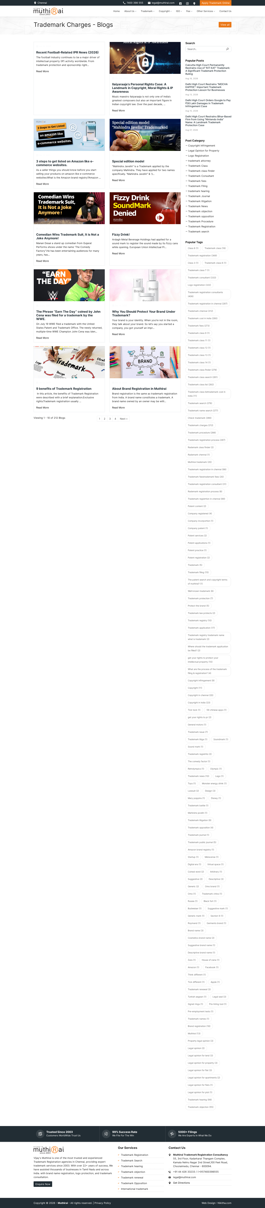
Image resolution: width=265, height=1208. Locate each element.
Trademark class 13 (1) (199, 355)
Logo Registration (198, 155)
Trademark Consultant (201, 175)
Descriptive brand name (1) (201, 952)
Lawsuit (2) (193, 790)
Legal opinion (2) (196, 1048)
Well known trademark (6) (201, 591)
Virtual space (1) (215, 864)
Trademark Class (198, 165)
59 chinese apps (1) (217, 710)
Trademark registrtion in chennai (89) (206, 498)
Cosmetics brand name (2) (201, 938)
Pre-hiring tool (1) (218, 1004)
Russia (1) (193, 901)
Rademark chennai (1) (199, 454)
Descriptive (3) (216, 879)
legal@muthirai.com (163, 2)
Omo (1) (192, 893)
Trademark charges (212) (200, 425)
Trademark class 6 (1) (215, 263)
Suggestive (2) (195, 879)
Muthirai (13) (194, 1033)
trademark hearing (198, 191)
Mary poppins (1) (196, 798)
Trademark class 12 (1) (199, 347)
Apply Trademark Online (216, 2)
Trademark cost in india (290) (202, 318)
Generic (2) (193, 886)
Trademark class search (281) (203, 377)
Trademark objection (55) (200, 1107)
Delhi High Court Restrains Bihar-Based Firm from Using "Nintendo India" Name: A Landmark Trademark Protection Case (208, 121)
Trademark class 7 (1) (198, 270)
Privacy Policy (102, 1202)
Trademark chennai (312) (200, 311)
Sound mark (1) (195, 746)
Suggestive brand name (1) (201, 945)
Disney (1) (216, 798)
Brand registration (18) (199, 1026)
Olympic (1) (216, 768)
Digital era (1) (194, 864)
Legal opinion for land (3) (200, 1055)
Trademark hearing (132, 1166)
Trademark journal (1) (198, 835)
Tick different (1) (196, 982)
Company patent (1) (198, 528)
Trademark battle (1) (198, 805)
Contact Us (225, 11)
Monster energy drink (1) (214, 783)
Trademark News (198, 206)
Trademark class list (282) (201, 384)
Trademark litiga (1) (197, 739)
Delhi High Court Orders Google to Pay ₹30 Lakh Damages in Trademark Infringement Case (208, 103)
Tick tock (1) (194, 710)
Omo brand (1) (212, 886)
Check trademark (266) (199, 418)
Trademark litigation (199, 201)
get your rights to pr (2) (199, 717)
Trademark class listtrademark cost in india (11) (206, 394)
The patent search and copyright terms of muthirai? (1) (207, 581)
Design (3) (210, 790)
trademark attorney (199, 160)
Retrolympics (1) (196, 768)
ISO (178, 11)
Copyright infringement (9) (201, 680)
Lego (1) (219, 776)
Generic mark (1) (196, 915)
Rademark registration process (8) (205, 491)
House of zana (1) (210, 960)
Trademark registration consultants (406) (205, 294)
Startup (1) (193, 857)
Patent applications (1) (199, 543)
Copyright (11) (195, 687)
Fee (188, 11)
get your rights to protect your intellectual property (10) (203, 659)
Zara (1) (192, 960)
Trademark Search (131, 1160)
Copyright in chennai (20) (200, 695)
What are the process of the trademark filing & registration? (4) (207, 671)
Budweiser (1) (195, 908)
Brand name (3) (196, 930)
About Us (129, 11)
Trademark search (198, 231)
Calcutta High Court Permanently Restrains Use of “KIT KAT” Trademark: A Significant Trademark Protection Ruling (207, 69)
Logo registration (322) (199, 285)
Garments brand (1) (216, 923)
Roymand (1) (194, 923)
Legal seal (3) (219, 996)
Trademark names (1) (198, 1018)
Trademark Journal (199, 196)
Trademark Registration (201, 226)
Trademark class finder (201, 170)
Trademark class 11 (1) (199, 340)
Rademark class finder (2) (201, 447)
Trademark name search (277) (203, 410)
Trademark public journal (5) (202, 842)
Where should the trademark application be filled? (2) (208, 648)
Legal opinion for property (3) (202, 1063)
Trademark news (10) (198, 776)
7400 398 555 (135, 2)
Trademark (146, 11)
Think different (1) (197, 974)
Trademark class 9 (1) (199, 333)
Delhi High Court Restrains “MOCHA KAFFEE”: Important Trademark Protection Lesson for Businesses (206, 87)
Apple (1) (215, 982)
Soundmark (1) (220, 739)
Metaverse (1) (212, 857)
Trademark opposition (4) (200, 827)
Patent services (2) (197, 535)
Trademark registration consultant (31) (207, 484)
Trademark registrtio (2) (200, 754)
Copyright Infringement (201, 145)
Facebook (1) (212, 967)
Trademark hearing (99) (200, 1099)
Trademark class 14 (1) (199, 362)
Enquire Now (42, 1184)
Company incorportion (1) (200, 521)
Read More (42, 71)
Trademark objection (200, 211)
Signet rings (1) (195, 1004)
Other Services (205, 11)
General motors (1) (197, 724)
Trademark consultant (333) (202, 277)
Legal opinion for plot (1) (200, 1092)
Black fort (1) (210, 901)
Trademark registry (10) (200, 620)
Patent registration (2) (199, 557)
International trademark (134, 1188)
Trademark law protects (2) (201, 613)
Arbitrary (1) (216, 871)
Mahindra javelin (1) (197, 813)
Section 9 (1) (217, 915)
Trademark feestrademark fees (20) (206, 476)
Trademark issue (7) (198, 732)
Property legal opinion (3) (200, 1040)
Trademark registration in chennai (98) (207, 469)
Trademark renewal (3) (199, 989)
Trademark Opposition (134, 1183)
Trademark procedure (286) (202, 432)
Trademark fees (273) (199, 325)
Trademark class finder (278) (202, 369)
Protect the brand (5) (198, 605)
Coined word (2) (196, 871)
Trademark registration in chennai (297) (207, 303)
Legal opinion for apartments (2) (204, 1077)
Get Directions (181, 1182)
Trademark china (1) (212, 893)
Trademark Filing (197, 186)
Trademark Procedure (200, 221)
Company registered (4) (200, 513)
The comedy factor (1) (199, 761)
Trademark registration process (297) (206, 440)
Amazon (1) (193, 967)
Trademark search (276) (200, 403)
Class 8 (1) (193, 248)
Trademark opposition (201, 216)
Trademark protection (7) (200, 598)
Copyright (164, 11)
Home (116, 11)
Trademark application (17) (201, 627)
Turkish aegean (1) (197, 996)
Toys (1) (192, 783)
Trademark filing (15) (198, 572)
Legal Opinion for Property (203, 150)
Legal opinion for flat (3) (200, 1070)
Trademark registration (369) (202, 255)
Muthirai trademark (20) (200, 462)
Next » (124, 418)
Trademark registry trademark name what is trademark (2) (206, 637)
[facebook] (181, 3)
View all (225, 24)
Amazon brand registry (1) (201, 849)
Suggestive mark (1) (218, 908)
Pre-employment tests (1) (200, 1011)
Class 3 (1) (193, 263)
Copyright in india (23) (199, 702)
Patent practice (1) (197, 550)
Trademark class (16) (215, 248)
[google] (194, 3)
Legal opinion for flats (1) (200, 1085)
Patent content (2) (197, 506)
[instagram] (188, 3)
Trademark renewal (132, 1177)
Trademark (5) (195, 565)
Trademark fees (197, 180)
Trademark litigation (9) (199, 820)
